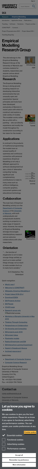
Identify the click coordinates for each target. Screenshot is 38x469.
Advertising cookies (15, 444)
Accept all (19, 455)
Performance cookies (16, 449)
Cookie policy (30, 432)
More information (19, 465)
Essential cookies (14, 435)
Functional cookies (15, 440)
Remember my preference (19, 460)
